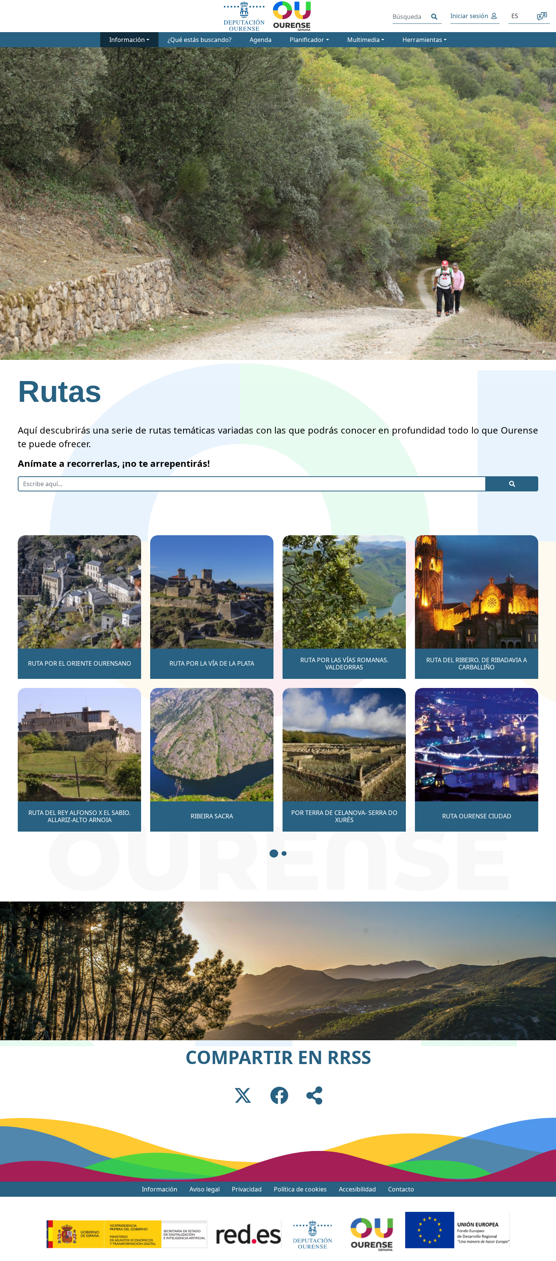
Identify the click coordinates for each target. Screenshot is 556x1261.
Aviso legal (204, 1189)
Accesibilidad (357, 1189)
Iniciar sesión (469, 16)
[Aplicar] (512, 483)
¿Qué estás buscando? (199, 40)
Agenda (261, 40)
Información (159, 1189)
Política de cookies (300, 1189)
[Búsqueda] (434, 16)
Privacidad (247, 1189)
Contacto (401, 1189)
